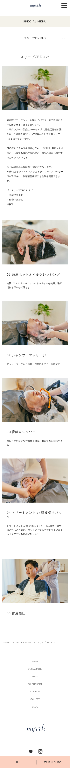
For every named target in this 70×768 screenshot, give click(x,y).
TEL (17, 762)
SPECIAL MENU (23, 642)
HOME (7, 642)
